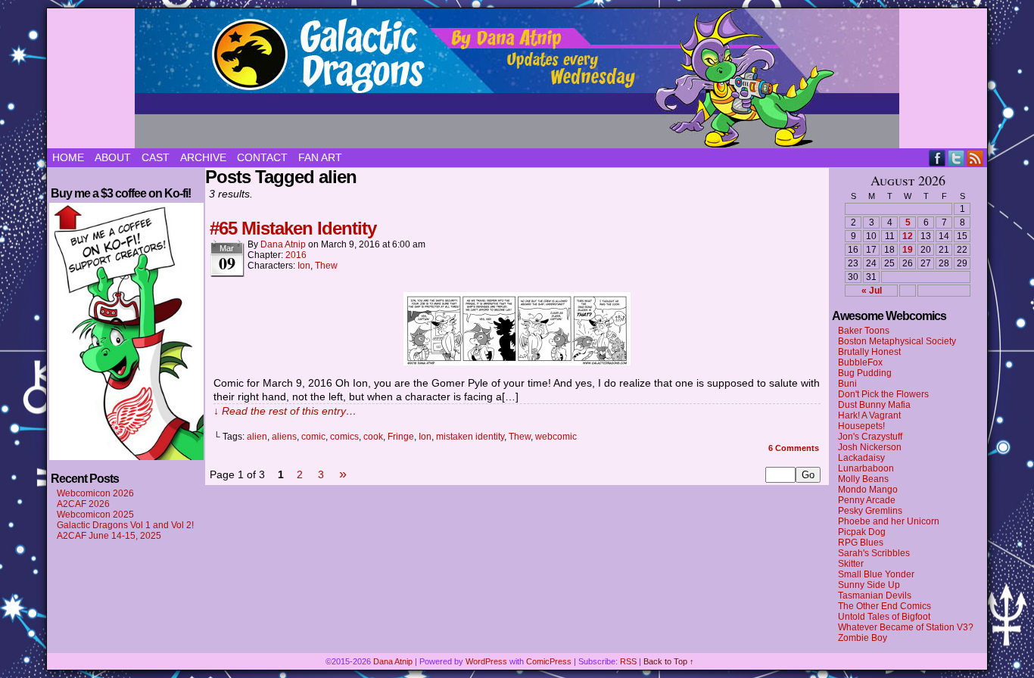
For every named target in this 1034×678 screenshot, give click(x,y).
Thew (326, 265)
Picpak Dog (862, 532)
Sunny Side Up (869, 585)
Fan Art (320, 157)
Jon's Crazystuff (870, 436)
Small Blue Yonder (876, 574)
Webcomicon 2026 (95, 493)
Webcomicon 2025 (95, 514)
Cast (156, 157)
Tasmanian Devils (874, 595)
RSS (975, 157)
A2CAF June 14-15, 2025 (109, 535)
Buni (847, 383)
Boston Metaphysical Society (897, 341)
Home (68, 157)
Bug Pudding (865, 373)
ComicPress (549, 661)
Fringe (401, 436)
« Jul (871, 290)
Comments (793, 448)
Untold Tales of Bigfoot (884, 616)
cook (373, 436)
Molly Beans (863, 479)
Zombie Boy (862, 638)
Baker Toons (863, 330)
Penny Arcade (866, 500)
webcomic (556, 436)
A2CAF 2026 (83, 504)
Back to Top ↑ (668, 661)
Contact (262, 157)
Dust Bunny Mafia (874, 405)
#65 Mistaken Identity (293, 228)
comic (313, 436)
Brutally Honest (869, 352)
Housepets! (861, 426)
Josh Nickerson (870, 447)
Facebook (937, 157)
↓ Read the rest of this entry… (285, 411)
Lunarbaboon (866, 468)
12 (907, 236)
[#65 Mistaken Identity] (517, 362)
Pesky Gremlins (870, 510)
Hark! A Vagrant (869, 415)
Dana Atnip (283, 244)
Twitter (956, 157)
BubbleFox (860, 362)
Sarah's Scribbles (874, 553)
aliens (284, 436)
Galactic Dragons (517, 78)
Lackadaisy (861, 458)
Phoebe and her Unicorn (888, 521)
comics (344, 436)
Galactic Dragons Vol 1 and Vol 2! (125, 525)
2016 (296, 255)
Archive (203, 157)
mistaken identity (470, 436)
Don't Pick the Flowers (883, 394)
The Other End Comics (884, 606)
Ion (303, 265)
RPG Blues (860, 542)
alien (257, 436)
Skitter (851, 563)
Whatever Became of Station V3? (905, 627)
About (113, 157)
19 (907, 249)
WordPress (486, 661)
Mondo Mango (868, 489)
